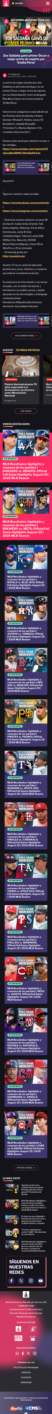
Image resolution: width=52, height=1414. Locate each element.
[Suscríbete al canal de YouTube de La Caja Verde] (33, 1338)
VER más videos (27, 1168)
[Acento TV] (6, 3)
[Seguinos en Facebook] (11, 1281)
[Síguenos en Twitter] (28, 1354)
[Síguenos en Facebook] (23, 1354)
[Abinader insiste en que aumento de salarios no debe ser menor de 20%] (22, 320)
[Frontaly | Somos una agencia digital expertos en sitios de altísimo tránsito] (16, 1408)
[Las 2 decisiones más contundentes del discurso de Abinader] (22, 167)
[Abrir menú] (47, 3)
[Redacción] (5, 76)
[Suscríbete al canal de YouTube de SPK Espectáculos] (18, 1338)
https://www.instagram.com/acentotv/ (25, 210)
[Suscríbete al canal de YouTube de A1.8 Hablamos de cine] (33, 1329)
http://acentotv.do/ (14, 256)
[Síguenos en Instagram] (34, 1354)
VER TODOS (26, 411)
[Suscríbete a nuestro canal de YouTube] (40, 1281)
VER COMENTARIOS (27, 336)
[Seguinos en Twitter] (21, 1281)
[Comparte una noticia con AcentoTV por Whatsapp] (17, 1354)
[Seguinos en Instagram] (31, 1281)
